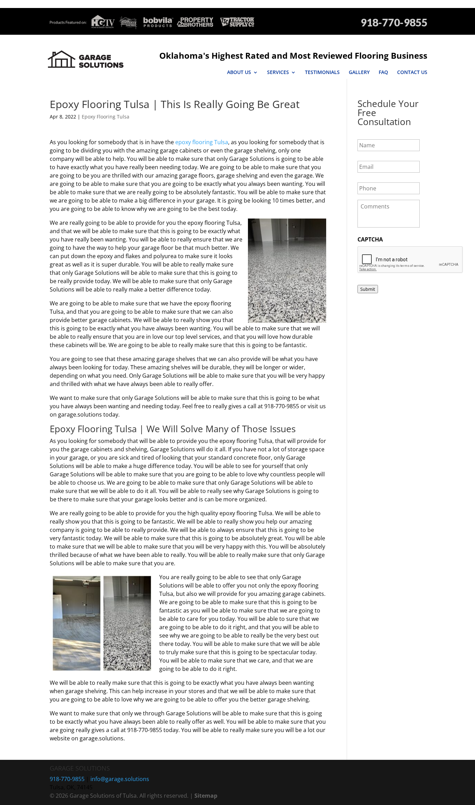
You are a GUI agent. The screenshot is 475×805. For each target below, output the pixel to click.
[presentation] (410, 259)
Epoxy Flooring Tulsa (105, 116)
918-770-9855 (394, 22)
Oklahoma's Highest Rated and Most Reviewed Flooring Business (293, 55)
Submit (367, 289)
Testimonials (322, 72)
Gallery (359, 72)
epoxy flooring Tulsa (201, 142)
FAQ (383, 72)
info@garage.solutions (119, 779)
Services (278, 72)
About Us (239, 72)
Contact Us (412, 72)
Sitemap (205, 795)
